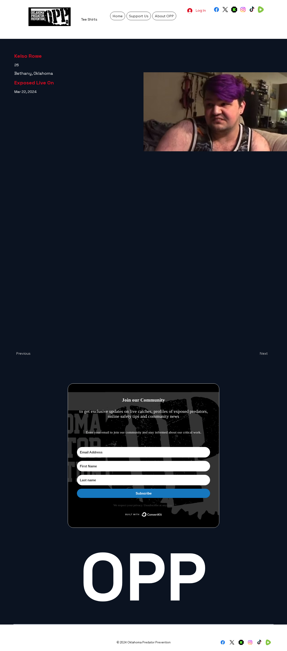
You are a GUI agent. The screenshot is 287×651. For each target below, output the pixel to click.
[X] (225, 9)
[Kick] (234, 9)
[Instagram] (243, 9)
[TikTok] (252, 9)
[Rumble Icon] (260, 9)
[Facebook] (216, 9)
